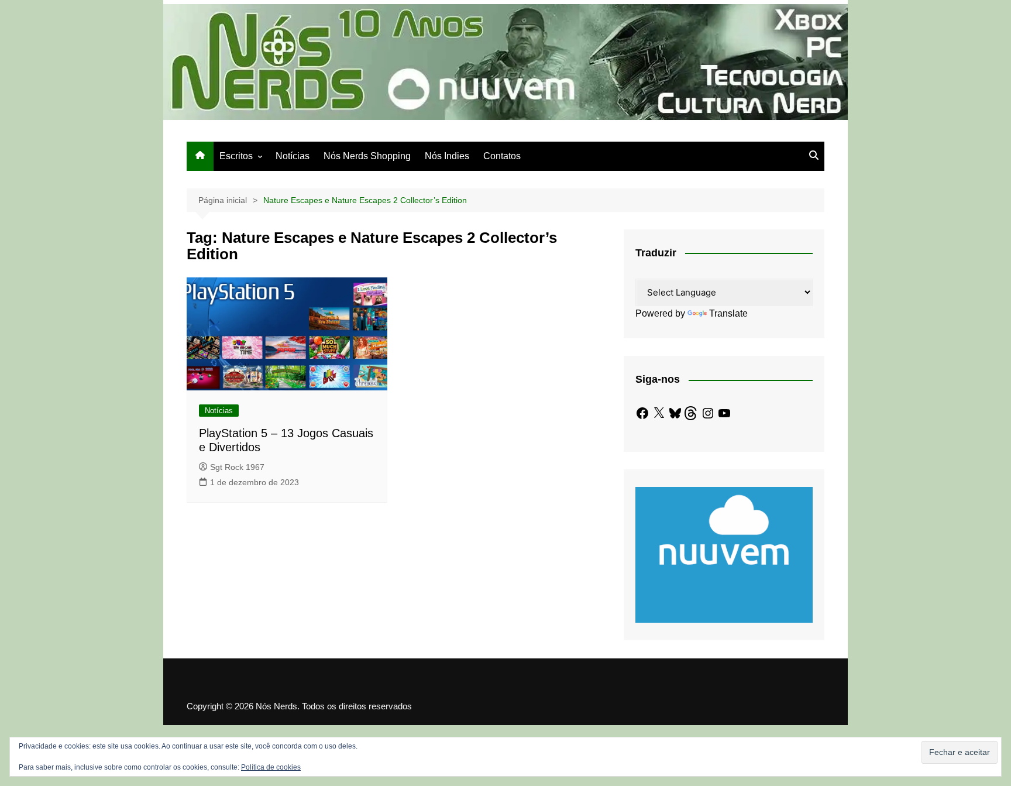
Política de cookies (271, 767)
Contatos (502, 156)
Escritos (236, 156)
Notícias (293, 156)
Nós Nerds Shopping (367, 156)
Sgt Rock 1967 (237, 467)
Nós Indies (447, 156)
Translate (728, 313)
